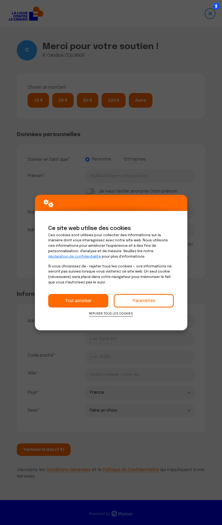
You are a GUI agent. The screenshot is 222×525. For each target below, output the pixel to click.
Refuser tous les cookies (111, 313)
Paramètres (143, 300)
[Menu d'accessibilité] (216, 6)
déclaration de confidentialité (74, 256)
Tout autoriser (78, 300)
